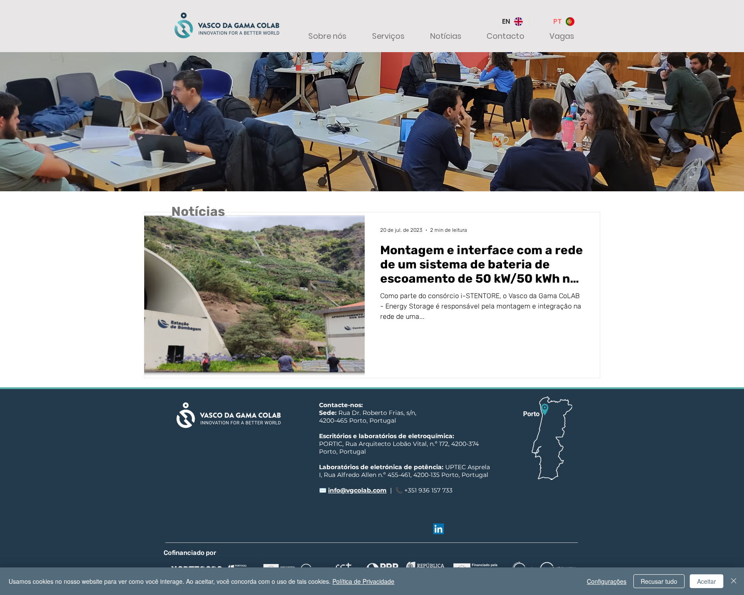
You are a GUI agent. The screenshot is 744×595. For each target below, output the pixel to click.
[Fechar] (733, 581)
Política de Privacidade (363, 581)
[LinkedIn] (438, 528)
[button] (321, 36)
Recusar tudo (659, 581)
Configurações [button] (606, 581)
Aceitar (706, 581)
